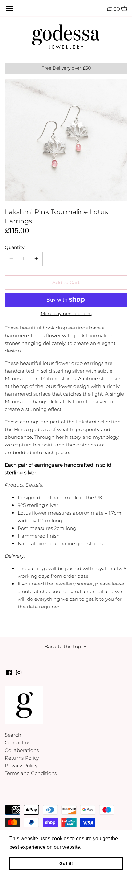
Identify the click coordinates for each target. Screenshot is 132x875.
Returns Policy (22, 758)
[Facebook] (9, 672)
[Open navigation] (9, 8)
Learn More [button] (97, 847)
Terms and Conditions (31, 773)
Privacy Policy (21, 766)
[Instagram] (18, 672)
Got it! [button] (66, 863)
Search (13, 735)
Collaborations (22, 750)
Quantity (15, 247)
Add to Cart (66, 282)
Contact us (17, 742)
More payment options (66, 313)
